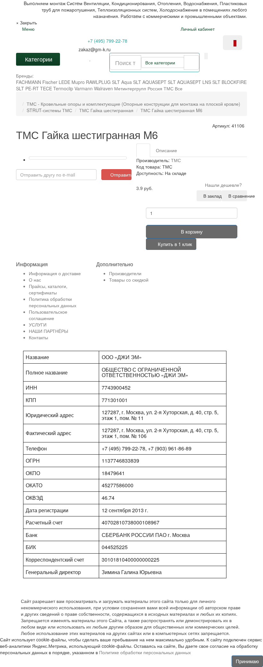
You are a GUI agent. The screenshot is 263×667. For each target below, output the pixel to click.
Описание (166, 150)
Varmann (83, 88)
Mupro (78, 82)
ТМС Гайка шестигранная (106, 110)
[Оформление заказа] (237, 29)
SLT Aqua (122, 82)
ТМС (169, 88)
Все (178, 88)
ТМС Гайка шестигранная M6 (171, 110)
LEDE (64, 82)
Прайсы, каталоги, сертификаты (48, 289)
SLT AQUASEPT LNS (189, 82)
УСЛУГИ (38, 324)
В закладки (211, 196)
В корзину (192, 231)
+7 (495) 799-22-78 (106, 40)
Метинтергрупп (130, 88)
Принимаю (247, 661)
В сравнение (236, 196)
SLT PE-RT (27, 88)
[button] (206, 56)
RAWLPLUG (98, 82)
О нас (35, 279)
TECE (46, 88)
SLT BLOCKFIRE (229, 82)
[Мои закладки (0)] (90, 58)
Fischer (49, 82)
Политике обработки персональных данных (145, 652)
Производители (125, 273)
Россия (155, 88)
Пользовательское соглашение (48, 315)
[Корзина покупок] (227, 29)
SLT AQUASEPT (149, 82)
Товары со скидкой (128, 279)
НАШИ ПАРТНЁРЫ (48, 331)
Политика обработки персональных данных (52, 302)
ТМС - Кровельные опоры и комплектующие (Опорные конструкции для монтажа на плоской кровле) (133, 104)
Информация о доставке (55, 273)
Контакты (38, 337)
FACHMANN (28, 82)
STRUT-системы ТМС (49, 110)
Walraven (103, 88)
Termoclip (63, 88)
